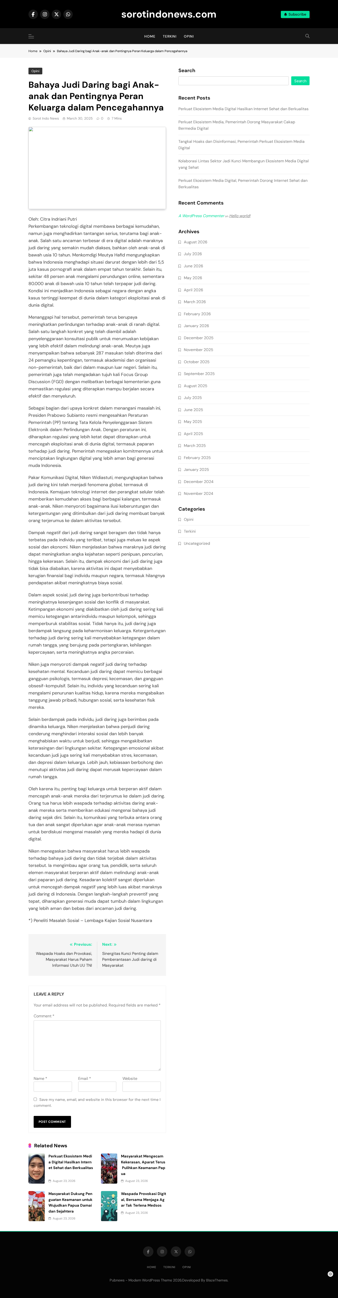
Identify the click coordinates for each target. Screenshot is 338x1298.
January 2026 (196, 325)
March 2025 (195, 445)
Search (186, 71)
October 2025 (197, 361)
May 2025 (193, 421)
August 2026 (195, 242)
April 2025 (193, 433)
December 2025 (199, 337)
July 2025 (193, 397)
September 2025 (199, 373)
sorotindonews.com (169, 14)
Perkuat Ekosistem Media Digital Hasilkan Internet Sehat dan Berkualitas (244, 108)
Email (84, 1078)
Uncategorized (197, 543)
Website (129, 1078)
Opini (189, 36)
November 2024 (198, 493)
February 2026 (197, 313)
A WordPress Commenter (201, 215)
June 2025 (193, 409)
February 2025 (197, 457)
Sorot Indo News (46, 118)
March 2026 (195, 301)
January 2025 (196, 469)
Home (149, 36)
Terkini (169, 36)
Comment (44, 1016)
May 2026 (193, 277)
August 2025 (195, 385)
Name (40, 1078)
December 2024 (199, 481)
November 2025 (198, 349)
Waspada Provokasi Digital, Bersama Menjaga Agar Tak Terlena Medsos (143, 1199)
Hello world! (239, 215)
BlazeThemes (217, 1280)
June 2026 (193, 266)
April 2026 (193, 290)
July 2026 (193, 253)
